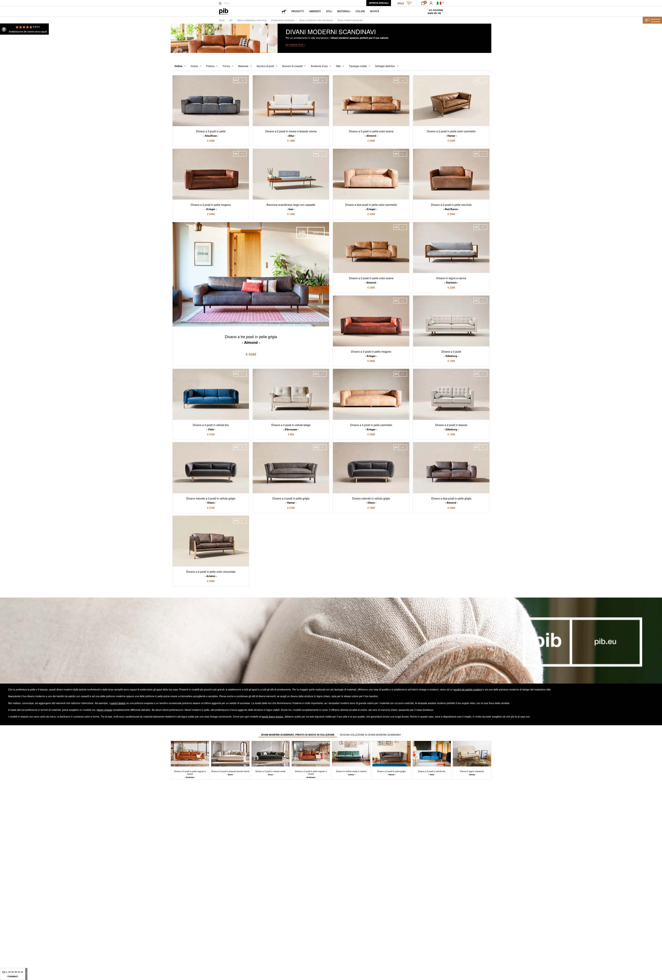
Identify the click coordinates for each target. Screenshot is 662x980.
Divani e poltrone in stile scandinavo (316, 20)
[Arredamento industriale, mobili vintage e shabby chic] (226, 11)
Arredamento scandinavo (283, 20)
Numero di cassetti (292, 66)
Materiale (243, 66)
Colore (194, 66)
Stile (338, 66)
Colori (360, 11)
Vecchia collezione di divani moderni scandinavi (370, 734)
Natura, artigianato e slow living (252, 20)
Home (222, 20)
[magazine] (284, 11)
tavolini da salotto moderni (468, 689)
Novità (374, 11)
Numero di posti (265, 66)
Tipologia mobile (358, 66)
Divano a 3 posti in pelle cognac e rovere (190, 774)
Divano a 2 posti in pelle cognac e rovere (311, 774)
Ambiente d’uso (319, 66)
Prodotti (297, 11)
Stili (329, 11)
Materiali (343, 11)
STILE (400, 3)
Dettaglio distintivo (385, 66)
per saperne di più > (295, 44)
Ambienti (315, 11)
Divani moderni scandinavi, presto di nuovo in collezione (297, 734)
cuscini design (118, 703)
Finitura (210, 66)
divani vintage (104, 709)
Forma (226, 66)
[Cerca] (220, 3)
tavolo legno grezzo (272, 716)
